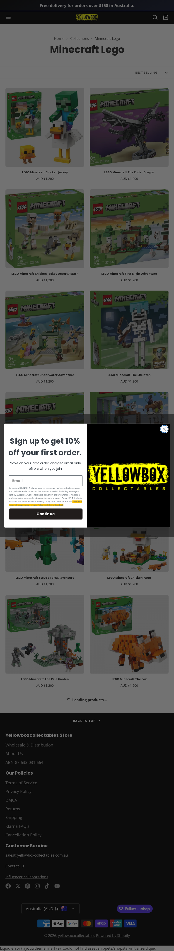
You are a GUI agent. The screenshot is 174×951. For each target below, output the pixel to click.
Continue (45, 513)
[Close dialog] (164, 429)
